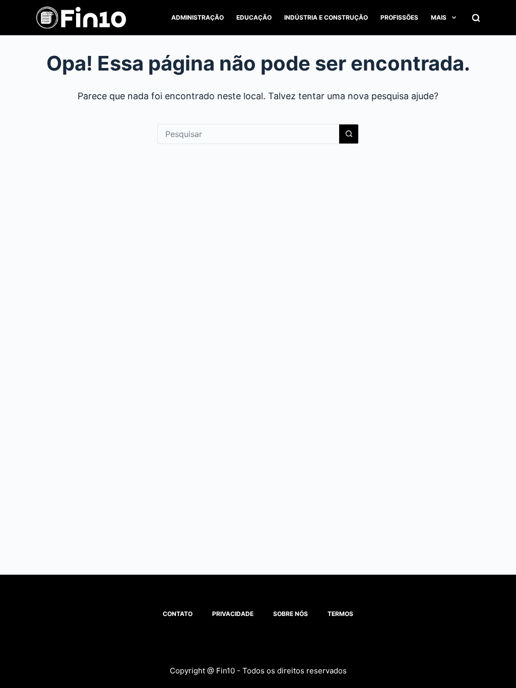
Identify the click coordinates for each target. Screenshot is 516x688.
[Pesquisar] (476, 18)
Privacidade (232, 613)
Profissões (399, 17)
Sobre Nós (290, 613)
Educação (254, 17)
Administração (197, 17)
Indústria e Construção (326, 17)
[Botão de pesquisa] (349, 134)
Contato (177, 613)
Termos (340, 613)
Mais (438, 17)
